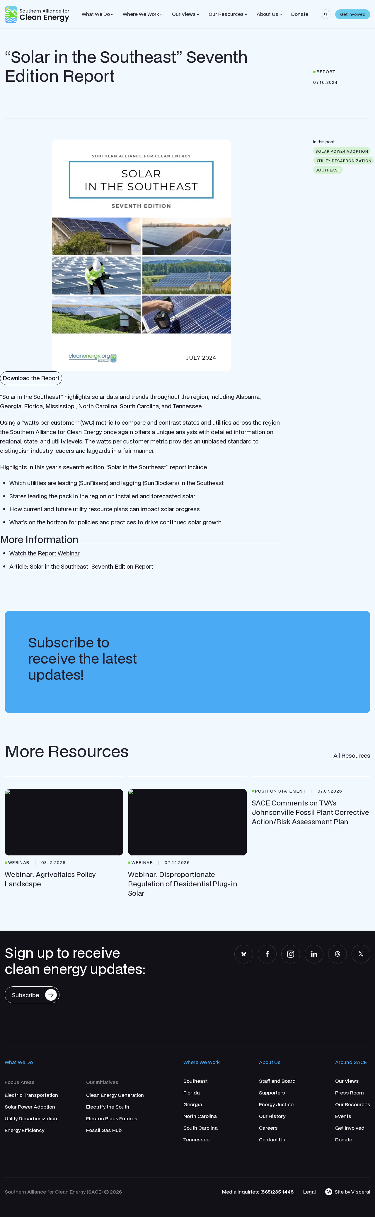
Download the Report (31, 378)
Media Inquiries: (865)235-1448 (258, 1191)
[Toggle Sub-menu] (112, 15)
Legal (309, 1191)
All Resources (351, 755)
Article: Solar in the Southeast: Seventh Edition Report (81, 566)
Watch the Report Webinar (44, 553)
